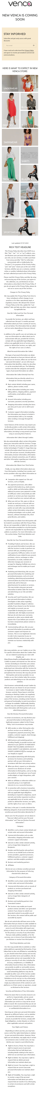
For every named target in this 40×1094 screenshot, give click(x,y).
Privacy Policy (29, 50)
